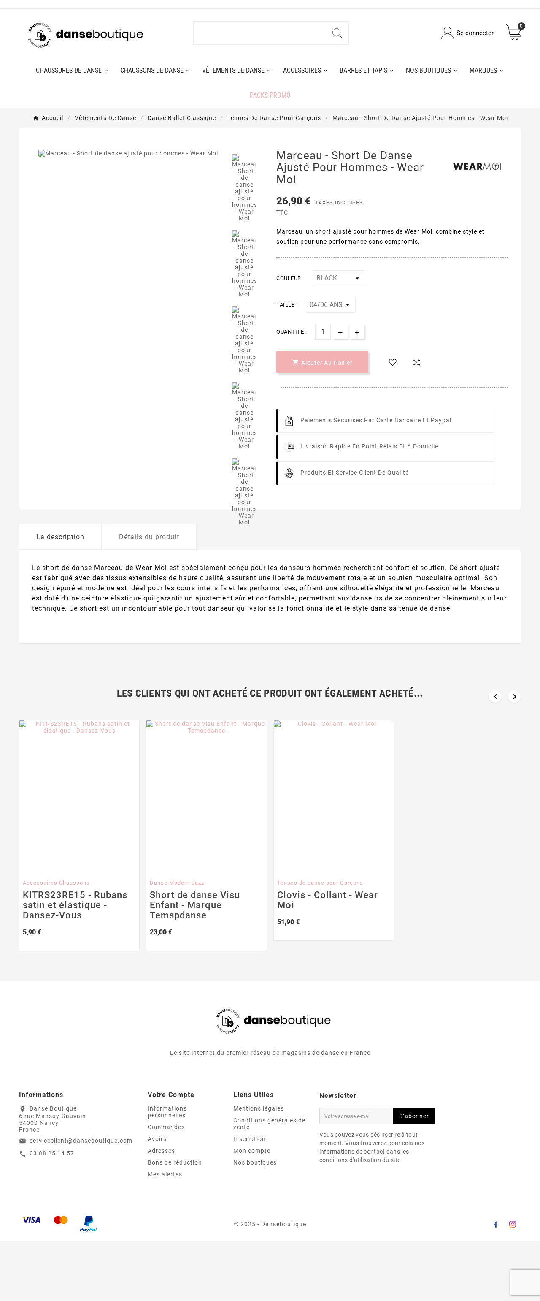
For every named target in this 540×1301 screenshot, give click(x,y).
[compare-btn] (416, 362)
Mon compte (251, 1150)
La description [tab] (60, 537)
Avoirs (157, 1138)
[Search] (337, 33)
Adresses (161, 1150)
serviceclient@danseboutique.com (81, 1140)
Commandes (166, 1127)
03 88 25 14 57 (52, 1153)
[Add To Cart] (72, 866)
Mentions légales (258, 1108)
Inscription (249, 1138)
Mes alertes (165, 1174)
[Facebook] (495, 1224)
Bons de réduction (175, 1162)
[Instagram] (512, 1224)
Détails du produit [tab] (149, 537)
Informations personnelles (167, 1112)
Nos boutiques (255, 1162)
